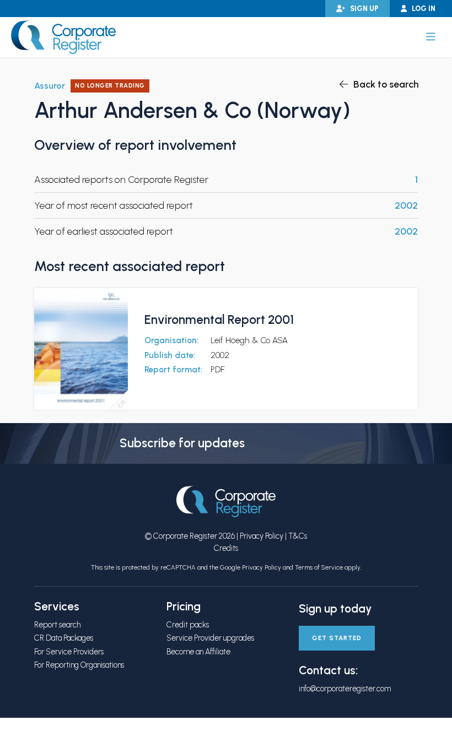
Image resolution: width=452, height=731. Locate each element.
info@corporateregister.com (345, 689)
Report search (57, 625)
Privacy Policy (261, 536)
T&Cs (297, 536)
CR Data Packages (63, 638)
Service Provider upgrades (210, 638)
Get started (337, 638)
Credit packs (187, 625)
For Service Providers (69, 652)
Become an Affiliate (198, 652)
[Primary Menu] (430, 37)
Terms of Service (319, 567)
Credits (226, 548)
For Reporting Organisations (79, 665)
